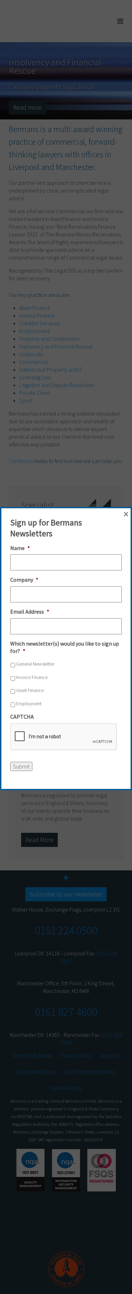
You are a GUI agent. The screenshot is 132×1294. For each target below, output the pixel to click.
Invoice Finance (32, 677)
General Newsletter (35, 664)
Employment (29, 703)
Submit (21, 766)
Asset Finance (30, 690)
